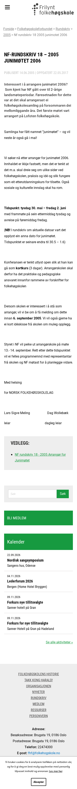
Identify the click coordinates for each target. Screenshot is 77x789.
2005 (7, 35)
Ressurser (38, 710)
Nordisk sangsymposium (25, 560)
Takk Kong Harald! (38, 680)
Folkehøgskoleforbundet (34, 29)
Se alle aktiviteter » (59, 642)
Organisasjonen (38, 686)
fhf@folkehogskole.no (44, 753)
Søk (63, 493)
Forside (8, 29)
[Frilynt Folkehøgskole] (53, 10)
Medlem (38, 704)
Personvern (38, 716)
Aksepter (38, 782)
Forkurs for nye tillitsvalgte (27, 623)
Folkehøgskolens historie (38, 674)
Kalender (15, 541)
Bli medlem (16, 517)
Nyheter (38, 692)
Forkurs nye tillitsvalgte (25, 602)
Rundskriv (63, 29)
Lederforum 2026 (20, 581)
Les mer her (55, 771)
